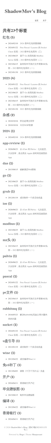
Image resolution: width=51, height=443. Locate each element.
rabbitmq (10, 309)
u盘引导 (9, 341)
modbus (9, 224)
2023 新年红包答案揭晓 (30, 72)
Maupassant (37, 434)
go (4, 175)
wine (6, 353)
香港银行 (9, 413)
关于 (44, 20)
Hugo (21, 434)
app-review (11, 143)
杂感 (6, 115)
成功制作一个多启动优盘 (31, 197)
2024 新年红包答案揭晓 (30, 43)
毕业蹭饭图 (11, 389)
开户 (6, 377)
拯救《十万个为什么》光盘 (32, 371)
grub (6, 191)
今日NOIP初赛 (26, 125)
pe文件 (8, 292)
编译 (6, 401)
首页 (36, 20)
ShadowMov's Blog (25, 11)
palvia (7, 256)
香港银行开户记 (27, 383)
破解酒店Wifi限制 (28, 169)
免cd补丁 (9, 365)
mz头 (7, 240)
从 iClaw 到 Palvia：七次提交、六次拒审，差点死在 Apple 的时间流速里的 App (28, 153)
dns (5, 163)
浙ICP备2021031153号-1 (35, 428)
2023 (6, 78)
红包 (6, 37)
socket (8, 325)
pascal (7, 276)
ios (5, 203)
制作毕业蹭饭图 (27, 395)
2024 (6, 131)
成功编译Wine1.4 (27, 359)
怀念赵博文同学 (27, 121)
